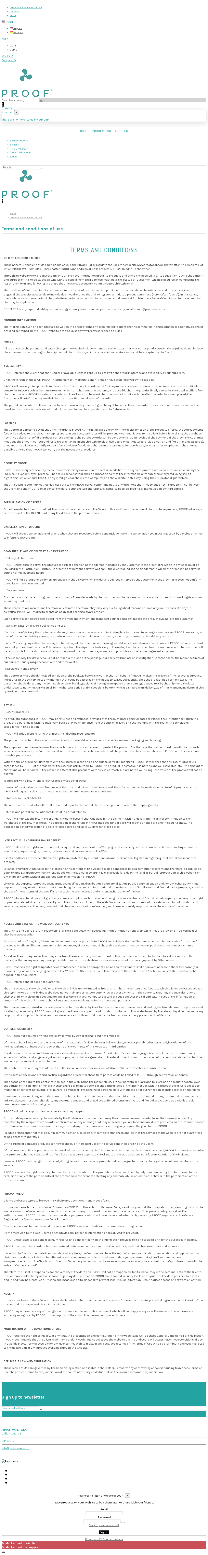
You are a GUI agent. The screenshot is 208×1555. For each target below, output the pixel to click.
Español (18, 32)
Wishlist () (7, 56)
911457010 (8, 1441)
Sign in (104, 1532)
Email (104, 1509)
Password (104, 1517)
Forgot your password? (104, 1525)
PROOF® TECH (19, 148)
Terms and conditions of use (26, 7)
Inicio (13, 15)
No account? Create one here (104, 1539)
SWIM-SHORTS (19, 140)
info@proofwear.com (15, 1448)
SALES (14, 156)
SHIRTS (14, 144)
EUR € (13, 45)
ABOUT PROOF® (20, 152)
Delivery (14, 11)
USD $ (13, 49)
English (17, 28)
